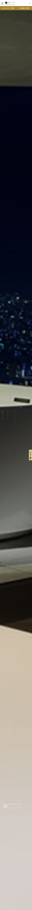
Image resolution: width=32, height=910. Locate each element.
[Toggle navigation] (3, 3)
